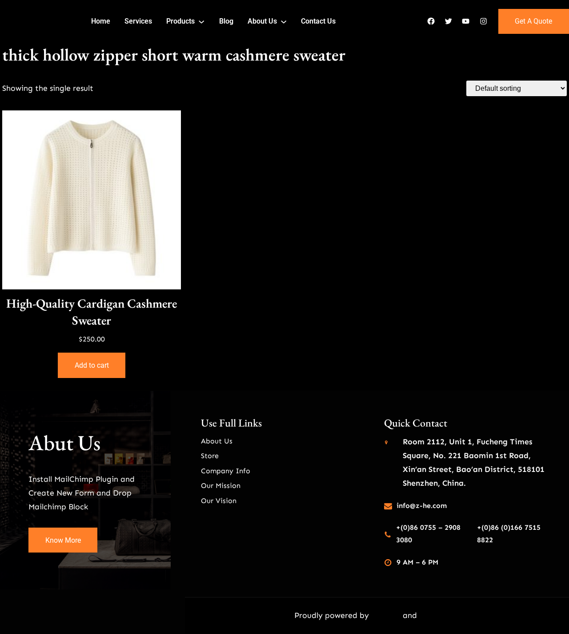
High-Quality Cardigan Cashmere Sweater (91, 311)
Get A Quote (533, 21)
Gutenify (387, 615)
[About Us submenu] (283, 21)
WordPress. (439, 615)
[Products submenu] (201, 21)
